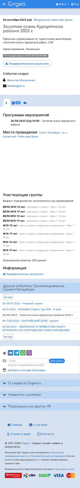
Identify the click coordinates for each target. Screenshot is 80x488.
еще (9, 297)
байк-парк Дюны (28, 136)
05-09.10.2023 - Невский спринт (22, 303)
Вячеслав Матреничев (21, 80)
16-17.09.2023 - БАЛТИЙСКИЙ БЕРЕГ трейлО (30, 320)
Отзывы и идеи (19, 434)
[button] (62, 4)
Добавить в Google (26, 370)
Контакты (47, 434)
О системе (39, 424)
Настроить (56, 360)
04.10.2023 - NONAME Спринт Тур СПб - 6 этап (31, 309)
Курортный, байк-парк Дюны (54, 19)
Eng (76, 4)
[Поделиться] (10, 353)
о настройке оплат (63, 469)
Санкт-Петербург (49, 132)
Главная (16, 424)
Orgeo (25, 443)
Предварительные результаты (28, 63)
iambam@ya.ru (16, 85)
